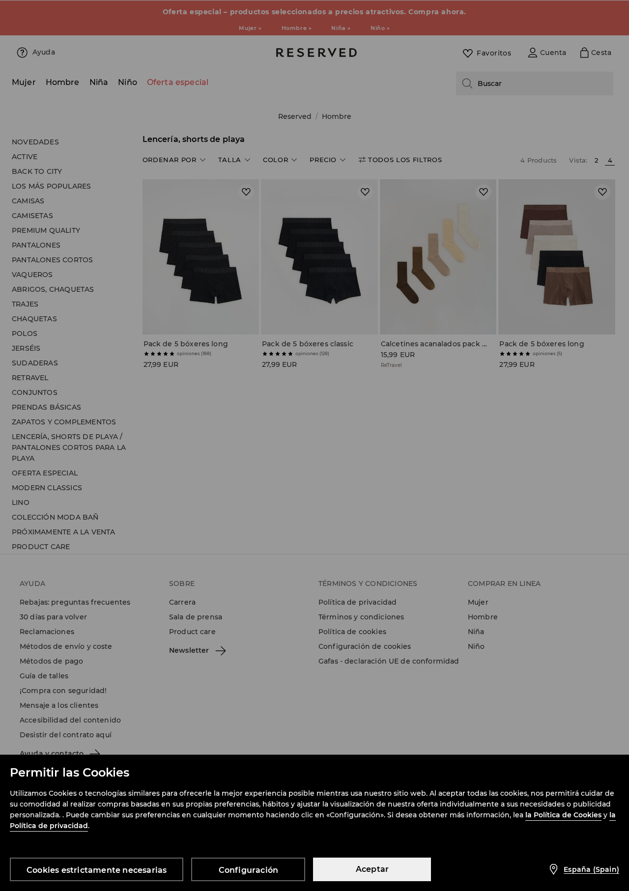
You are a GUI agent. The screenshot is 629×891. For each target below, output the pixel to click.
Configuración (249, 870)
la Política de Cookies (563, 814)
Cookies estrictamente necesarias (97, 870)
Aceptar (372, 869)
